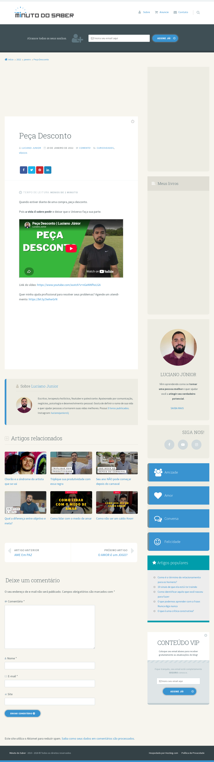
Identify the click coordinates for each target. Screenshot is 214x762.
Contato (183, 12)
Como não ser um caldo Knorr (114, 518)
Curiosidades (105, 147)
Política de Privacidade (193, 752)
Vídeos (23, 152)
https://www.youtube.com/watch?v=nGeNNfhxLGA (69, 285)
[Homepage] (44, 12)
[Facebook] (169, 445)
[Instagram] (196, 445)
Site (10, 694)
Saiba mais (177, 408)
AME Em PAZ (26, 552)
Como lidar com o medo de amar (71, 518)
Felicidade (172, 541)
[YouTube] (183, 445)
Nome (12, 658)
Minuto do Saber (18, 752)
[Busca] (195, 9)
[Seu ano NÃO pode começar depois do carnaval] (117, 474)
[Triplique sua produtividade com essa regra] (71, 474)
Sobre (146, 12)
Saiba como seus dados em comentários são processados (98, 738)
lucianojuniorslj (60, 412)
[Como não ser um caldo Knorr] (117, 513)
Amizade (171, 472)
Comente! (85, 147)
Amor (169, 495)
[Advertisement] (71, 91)
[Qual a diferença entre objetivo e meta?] (25, 513)
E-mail (13, 676)
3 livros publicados (118, 408)
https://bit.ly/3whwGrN (43, 299)
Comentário (16, 601)
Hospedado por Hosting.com (163, 752)
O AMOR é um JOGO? (113, 552)
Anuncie (164, 12)
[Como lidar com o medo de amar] (71, 513)
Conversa (172, 518)
